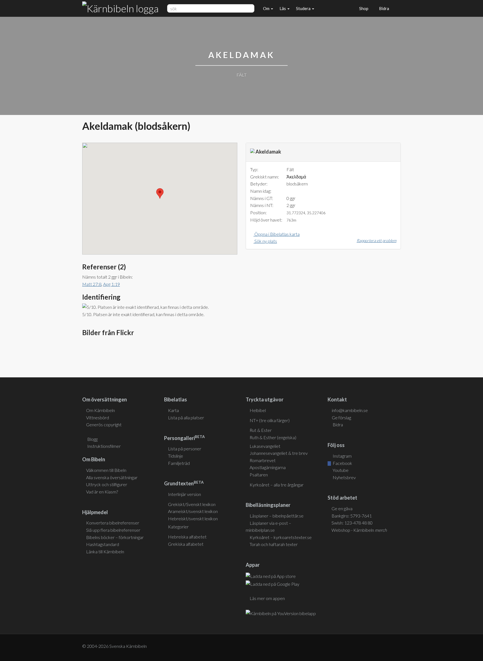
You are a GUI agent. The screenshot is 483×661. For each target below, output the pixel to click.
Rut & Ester (261, 430)
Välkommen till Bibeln (106, 470)
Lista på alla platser (186, 417)
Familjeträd (179, 463)
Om (266, 8)
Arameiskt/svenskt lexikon (193, 511)
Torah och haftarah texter (274, 544)
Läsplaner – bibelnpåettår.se (277, 515)
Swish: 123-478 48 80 (352, 522)
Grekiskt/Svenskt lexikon (192, 504)
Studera (303, 8)
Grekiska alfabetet (185, 544)
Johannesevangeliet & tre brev (279, 453)
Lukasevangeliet (265, 446)
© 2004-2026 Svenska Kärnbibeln (114, 646)
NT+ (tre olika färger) (270, 420)
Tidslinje (175, 455)
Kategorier (178, 526)
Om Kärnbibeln (100, 410)
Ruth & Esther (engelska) (273, 437)
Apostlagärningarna (268, 467)
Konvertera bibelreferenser (112, 522)
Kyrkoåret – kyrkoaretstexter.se (281, 537)
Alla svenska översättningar (112, 477)
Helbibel (258, 410)
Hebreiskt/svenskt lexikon (193, 518)
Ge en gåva (342, 508)
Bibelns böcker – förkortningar (115, 537)
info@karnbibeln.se (350, 410)
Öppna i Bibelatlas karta (277, 234)
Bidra (383, 8)
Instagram (342, 455)
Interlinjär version (184, 494)
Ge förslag (341, 417)
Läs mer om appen (267, 598)
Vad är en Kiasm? (102, 491)
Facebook (342, 463)
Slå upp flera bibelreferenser (113, 530)
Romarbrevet (263, 460)
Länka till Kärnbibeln (105, 551)
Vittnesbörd (97, 417)
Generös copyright (104, 424)
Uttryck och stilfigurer (106, 484)
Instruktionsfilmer (104, 446)
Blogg (92, 439)
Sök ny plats (265, 241)
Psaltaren (259, 474)
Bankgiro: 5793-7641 (352, 515)
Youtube (340, 470)
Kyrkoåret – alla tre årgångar (277, 484)
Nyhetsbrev (344, 477)
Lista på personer (184, 448)
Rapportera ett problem (376, 240)
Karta (173, 410)
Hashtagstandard (102, 544)
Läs (283, 8)
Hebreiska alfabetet (187, 536)
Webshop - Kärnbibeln (359, 530)
